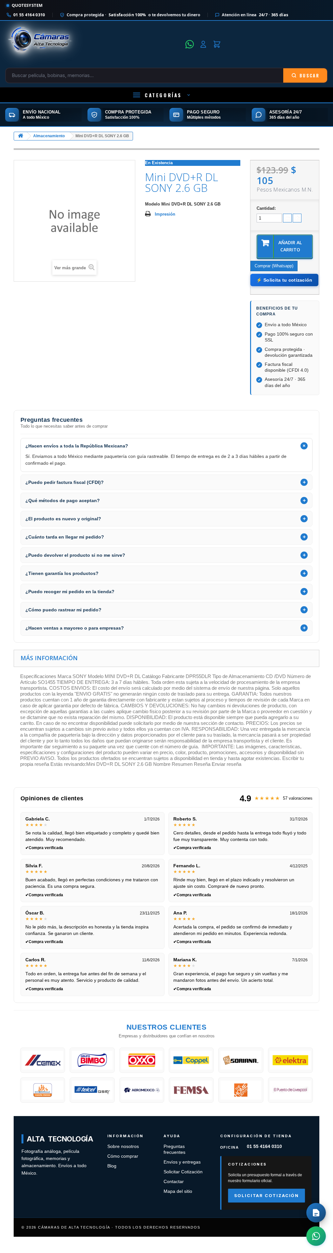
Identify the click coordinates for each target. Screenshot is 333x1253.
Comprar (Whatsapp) (274, 265)
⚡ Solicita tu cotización (284, 280)
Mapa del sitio (178, 1191)
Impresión (165, 214)
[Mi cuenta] (203, 44)
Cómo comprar (122, 1156)
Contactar (174, 1181)
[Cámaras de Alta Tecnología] (93, 44)
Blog (111, 1166)
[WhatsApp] (189, 44)
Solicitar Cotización (183, 1171)
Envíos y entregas (182, 1162)
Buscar (309, 75)
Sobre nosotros (123, 1146)
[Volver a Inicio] (20, 136)
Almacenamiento (49, 136)
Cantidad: (266, 208)
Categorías (163, 95)
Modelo (152, 204)
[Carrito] (217, 44)
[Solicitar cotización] (316, 1212)
